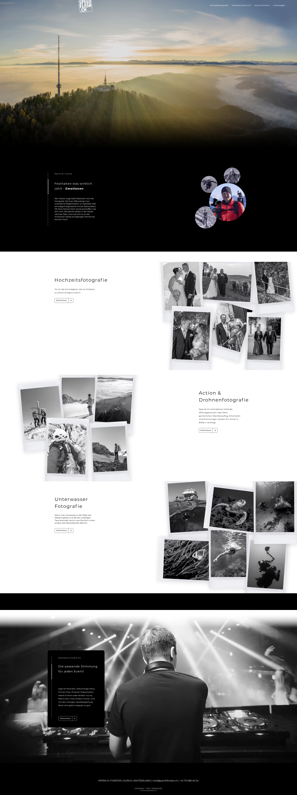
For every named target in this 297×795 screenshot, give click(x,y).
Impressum (139, 788)
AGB (148, 788)
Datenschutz (157, 788)
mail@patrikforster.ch (165, 780)
